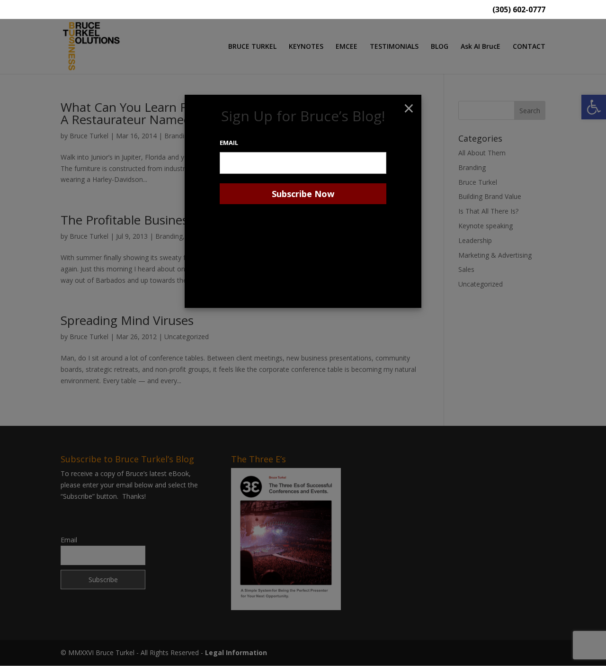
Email (229, 142)
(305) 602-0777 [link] (518, 10)
